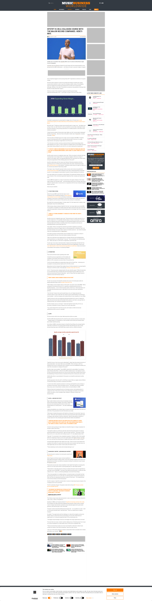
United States (64, 534)
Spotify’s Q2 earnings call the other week (75, 501)
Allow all (115, 590)
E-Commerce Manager (92, 138)
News (55, 9)
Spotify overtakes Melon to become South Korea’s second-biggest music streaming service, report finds (78, 551)
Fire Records (99, 98)
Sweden (58, 534)
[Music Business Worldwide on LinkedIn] (101, 3)
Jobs (90, 9)
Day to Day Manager (97, 113)
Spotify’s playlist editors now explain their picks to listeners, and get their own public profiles (77, 546)
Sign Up (96, 167)
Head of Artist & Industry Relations (98, 130)
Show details (89, 597)
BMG (94, 109)
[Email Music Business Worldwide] (102, 3)
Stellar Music (95, 103)
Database (77, 9)
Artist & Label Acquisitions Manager (95, 145)
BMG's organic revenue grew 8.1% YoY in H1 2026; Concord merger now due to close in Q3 (98, 192)
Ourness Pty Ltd (96, 125)
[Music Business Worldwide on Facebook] (99, 3)
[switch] (61, 598)
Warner (57, 65)
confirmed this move (53, 165)
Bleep (92, 135)
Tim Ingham (83, 36)
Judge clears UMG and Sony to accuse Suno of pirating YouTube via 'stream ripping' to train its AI (98, 175)
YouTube (82, 437)
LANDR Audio (101, 131)
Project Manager (91, 149)
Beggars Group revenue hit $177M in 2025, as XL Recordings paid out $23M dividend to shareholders (98, 184)
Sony (53, 65)
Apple (75, 437)
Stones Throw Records (95, 143)
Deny (115, 597)
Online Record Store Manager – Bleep (95, 134)
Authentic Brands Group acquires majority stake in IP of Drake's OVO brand (98, 188)
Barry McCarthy (52, 494)
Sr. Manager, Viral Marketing (96, 107)
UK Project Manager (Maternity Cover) (95, 142)
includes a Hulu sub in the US (73, 267)
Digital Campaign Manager (98, 102)
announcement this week (52, 170)
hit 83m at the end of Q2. (66, 282)
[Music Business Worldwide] (76, 4)
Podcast (84, 9)
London (94, 98)
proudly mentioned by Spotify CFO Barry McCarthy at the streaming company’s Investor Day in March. (66, 122)
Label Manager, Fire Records (97, 97)
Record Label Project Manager (97, 119)
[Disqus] (66, 569)
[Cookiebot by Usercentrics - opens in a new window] (35, 599)
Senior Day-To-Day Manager (98, 124)
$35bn (53, 135)
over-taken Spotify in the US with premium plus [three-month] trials (62, 245)
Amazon (78, 437)
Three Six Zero (101, 114)
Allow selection (115, 593)
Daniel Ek (78, 133)
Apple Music (64, 231)
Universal (49, 65)
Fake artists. (50, 455)
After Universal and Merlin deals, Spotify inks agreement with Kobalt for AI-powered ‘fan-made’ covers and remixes (58, 551)
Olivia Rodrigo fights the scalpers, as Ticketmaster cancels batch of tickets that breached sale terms (98, 180)
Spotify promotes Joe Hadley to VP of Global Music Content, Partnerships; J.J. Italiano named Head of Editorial (58, 546)
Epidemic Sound (52, 462)
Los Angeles (95, 114)
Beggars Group (93, 139)
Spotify (62, 61)
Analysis (50, 534)
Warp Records (94, 150)
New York (89, 150)
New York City (95, 131)
